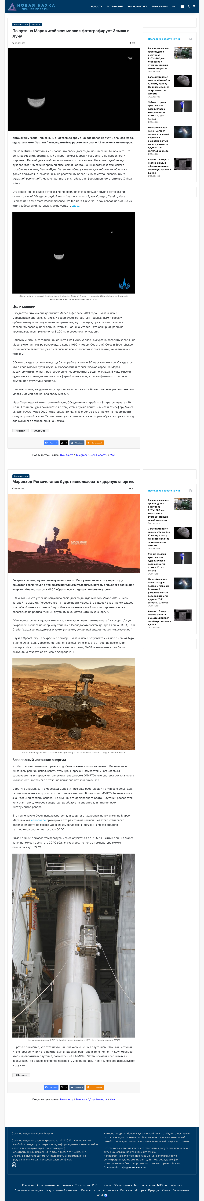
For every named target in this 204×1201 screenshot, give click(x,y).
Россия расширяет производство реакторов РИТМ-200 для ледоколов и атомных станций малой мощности (158, 58)
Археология (110, 1190)
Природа (154, 1190)
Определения (180, 1190)
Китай (21, 430)
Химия (166, 1190)
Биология (126, 1190)
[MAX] (106, 1195)
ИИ (173, 6)
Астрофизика (173, 1185)
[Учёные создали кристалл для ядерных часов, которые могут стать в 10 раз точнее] (183, 106)
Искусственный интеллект (62, 1190)
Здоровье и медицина (29, 1190)
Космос (40, 430)
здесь (75, 205)
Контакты (28, 1185)
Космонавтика (137, 6)
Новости (96, 6)
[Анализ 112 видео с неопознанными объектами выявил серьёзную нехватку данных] (183, 164)
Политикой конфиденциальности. (125, 1167)
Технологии (160, 6)
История (140, 1190)
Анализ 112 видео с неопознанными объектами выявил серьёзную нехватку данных (159, 166)
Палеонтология (91, 1190)
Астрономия (115, 6)
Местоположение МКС (148, 1185)
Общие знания (123, 1185)
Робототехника (101, 1185)
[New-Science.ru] (31, 6)
